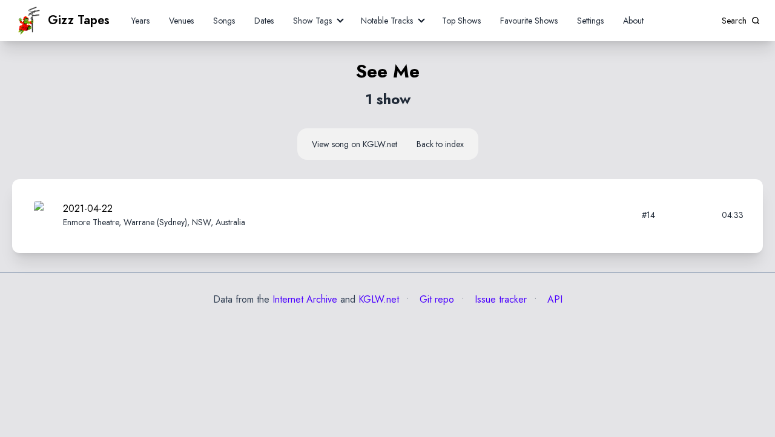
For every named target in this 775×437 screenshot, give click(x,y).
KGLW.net (378, 299)
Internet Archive (304, 299)
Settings (590, 21)
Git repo (435, 299)
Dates (264, 21)
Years (140, 21)
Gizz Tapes (79, 20)
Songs (224, 21)
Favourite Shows (529, 21)
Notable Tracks (387, 21)
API (553, 299)
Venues (181, 21)
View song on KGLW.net (354, 144)
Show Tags (312, 21)
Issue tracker (499, 299)
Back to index (440, 144)
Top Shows (461, 21)
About (633, 21)
